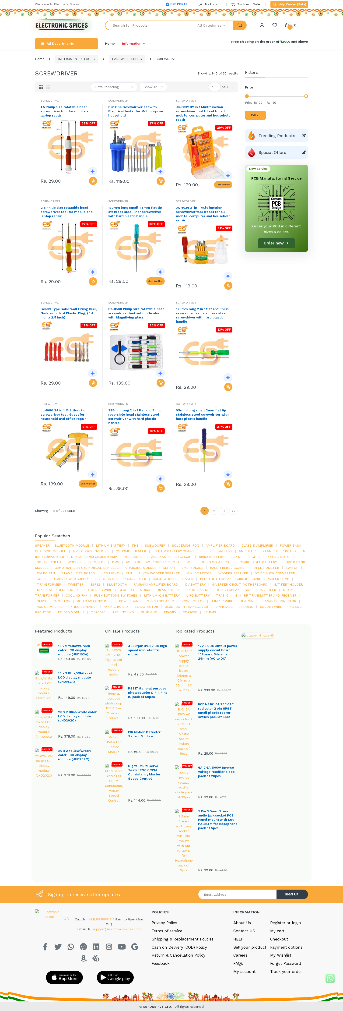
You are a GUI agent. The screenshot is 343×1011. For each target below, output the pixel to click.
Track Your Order (248, 4)
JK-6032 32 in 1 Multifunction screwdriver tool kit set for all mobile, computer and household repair (203, 113)
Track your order (286, 971)
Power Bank (130, 601)
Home (110, 43)
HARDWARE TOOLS (127, 59)
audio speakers (215, 562)
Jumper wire (222, 601)
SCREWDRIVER (50, 100)
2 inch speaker (160, 601)
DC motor (96, 562)
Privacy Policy (164, 922)
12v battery (195, 584)
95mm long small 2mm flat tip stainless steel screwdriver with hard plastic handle (202, 414)
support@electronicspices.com (117, 929)
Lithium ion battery (162, 595)
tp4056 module (70, 612)
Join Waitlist (223, 184)
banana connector (279, 601)
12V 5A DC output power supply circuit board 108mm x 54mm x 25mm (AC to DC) (217, 652)
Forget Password (285, 963)
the (135, 545)
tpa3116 (222, 595)
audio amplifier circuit (171, 557)
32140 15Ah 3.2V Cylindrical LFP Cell (87, 567)
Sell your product (249, 947)
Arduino (246, 606)
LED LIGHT (110, 573)
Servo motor (146, 606)
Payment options (286, 947)
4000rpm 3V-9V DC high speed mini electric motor (147, 650)
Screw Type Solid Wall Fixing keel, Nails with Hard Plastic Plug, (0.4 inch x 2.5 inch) (69, 313)
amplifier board (220, 545)
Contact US (244, 931)
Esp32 (95, 584)
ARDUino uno (123, 612)
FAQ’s (238, 963)
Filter (255, 115)
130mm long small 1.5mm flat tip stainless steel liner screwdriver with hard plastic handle (135, 212)
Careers (240, 955)
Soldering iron (185, 545)
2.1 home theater (131, 551)
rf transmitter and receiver (270, 595)
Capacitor (61, 601)
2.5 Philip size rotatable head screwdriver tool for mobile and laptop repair (67, 212)
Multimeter (134, 557)
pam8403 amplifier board (155, 584)
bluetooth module (72, 545)
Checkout (279, 939)
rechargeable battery (256, 562)
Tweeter (76, 584)
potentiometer (265, 567)
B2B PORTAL (179, 4)
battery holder (288, 584)
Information (131, 43)
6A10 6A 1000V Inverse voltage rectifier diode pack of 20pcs (216, 772)
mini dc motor (199, 573)
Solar (42, 579)
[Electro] (62, 25)
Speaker (42, 545)
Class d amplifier (257, 545)
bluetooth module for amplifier (149, 590)
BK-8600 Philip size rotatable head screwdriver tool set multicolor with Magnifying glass (136, 313)
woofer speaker (233, 573)
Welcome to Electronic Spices (57, 4)
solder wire (271, 606)
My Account (213, 4)
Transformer (49, 584)
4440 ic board (116, 606)
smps (41, 601)
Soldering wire (98, 590)
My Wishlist (280, 955)
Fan (129, 573)
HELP (238, 939)
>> (233, 511)
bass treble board (227, 567)
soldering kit (198, 590)
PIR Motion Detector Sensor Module (144, 734)
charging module (140, 567)
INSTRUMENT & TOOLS (76, 59)
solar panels (49, 562)
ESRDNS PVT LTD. (158, 1006)
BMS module (192, 567)
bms (115, 562)
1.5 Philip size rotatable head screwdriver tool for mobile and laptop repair (67, 111)
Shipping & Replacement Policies (183, 939)
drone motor (192, 601)
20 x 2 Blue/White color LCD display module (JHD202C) (77, 716)
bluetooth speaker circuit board (231, 579)
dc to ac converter (94, 601)
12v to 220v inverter (91, 551)
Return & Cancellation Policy (178, 955)
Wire (191, 562)
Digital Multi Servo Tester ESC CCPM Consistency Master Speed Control (144, 772)
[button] (215, 25)
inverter (268, 590)
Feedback (161, 963)
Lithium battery (110, 545)
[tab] (41, 87)
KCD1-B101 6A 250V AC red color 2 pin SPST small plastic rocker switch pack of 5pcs (216, 710)
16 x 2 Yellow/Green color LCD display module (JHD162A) (74, 650)
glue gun (149, 612)
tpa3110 (170, 612)
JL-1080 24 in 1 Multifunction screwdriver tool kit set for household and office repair (64, 414)
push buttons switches (115, 595)
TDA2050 (190, 612)
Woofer (74, 562)
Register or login (285, 922)
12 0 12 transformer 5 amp (94, 557)
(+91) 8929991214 (102, 919)
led (207, 551)
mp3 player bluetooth (57, 590)
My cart (277, 931)
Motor (169, 567)
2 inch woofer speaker (159, 573)
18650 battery (211, 557)
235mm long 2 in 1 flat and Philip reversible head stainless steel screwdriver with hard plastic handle (134, 416)
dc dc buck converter (275, 573)
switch (292, 567)
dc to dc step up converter (120, 579)
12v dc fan (46, 573)
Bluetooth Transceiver (186, 606)
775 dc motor (279, 557)
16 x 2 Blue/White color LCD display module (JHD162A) (77, 677)
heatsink (248, 601)
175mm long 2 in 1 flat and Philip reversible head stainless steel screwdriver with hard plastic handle (202, 315)
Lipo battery (197, 595)
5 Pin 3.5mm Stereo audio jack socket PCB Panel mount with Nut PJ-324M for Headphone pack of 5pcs (218, 819)
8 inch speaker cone (235, 590)
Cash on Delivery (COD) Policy (179, 947)
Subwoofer (155, 545)
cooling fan (76, 595)
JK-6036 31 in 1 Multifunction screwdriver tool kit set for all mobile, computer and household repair (203, 214)
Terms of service (167, 931)
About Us (242, 922)
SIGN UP (291, 894)
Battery (224, 551)
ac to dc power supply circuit (153, 562)
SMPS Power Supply (71, 579)
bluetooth (117, 584)
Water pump (278, 579)
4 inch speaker (84, 606)
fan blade (223, 606)
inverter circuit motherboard (239, 584)
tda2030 (98, 612)
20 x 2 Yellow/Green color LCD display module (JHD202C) (74, 755)
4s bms (210, 612)
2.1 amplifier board (279, 551)
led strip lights (246, 557)
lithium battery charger (175, 551)
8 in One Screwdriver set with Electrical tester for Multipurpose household (135, 111)
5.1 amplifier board (78, 573)
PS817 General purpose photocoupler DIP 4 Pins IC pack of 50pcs (148, 692)
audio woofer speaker (173, 579)
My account (244, 971)
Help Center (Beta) (291, 4)
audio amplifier (50, 606)
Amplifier (247, 551)
